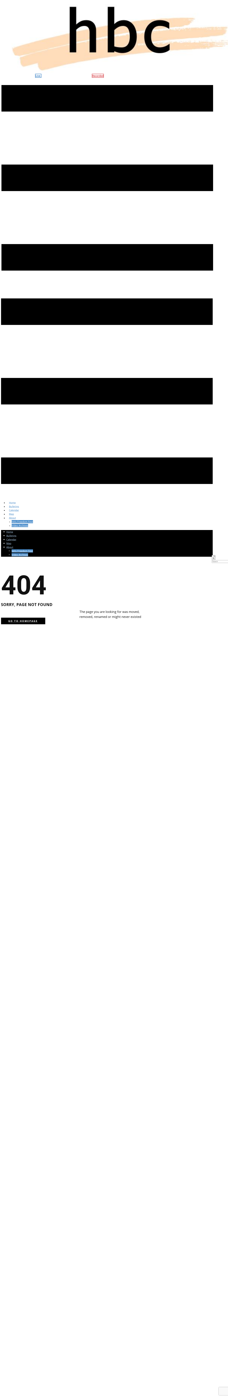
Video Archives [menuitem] (20, 525)
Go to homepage (23, 621)
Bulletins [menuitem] (14, 506)
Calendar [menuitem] (14, 510)
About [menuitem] (12, 517)
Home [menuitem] (12, 502)
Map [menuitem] (11, 514)
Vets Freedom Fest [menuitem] (22, 521)
